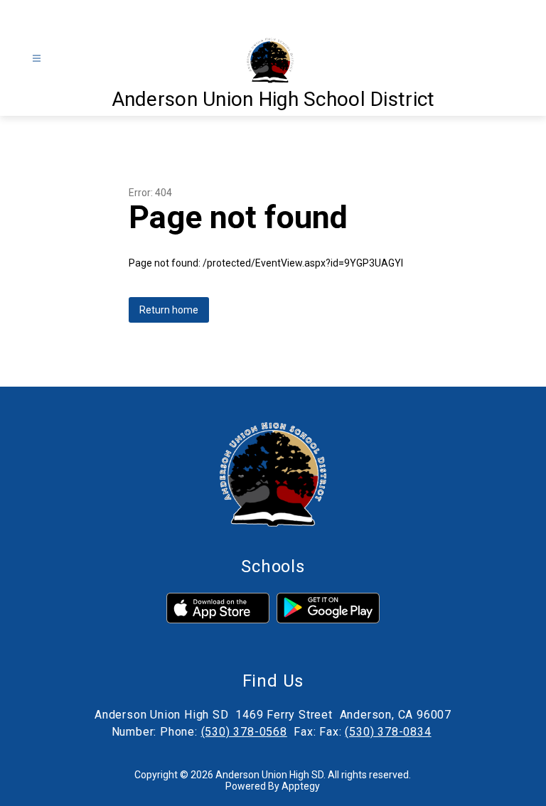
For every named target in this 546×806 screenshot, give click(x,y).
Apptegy (301, 786)
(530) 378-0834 (388, 731)
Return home (168, 310)
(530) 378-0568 (244, 731)
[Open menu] (36, 58)
